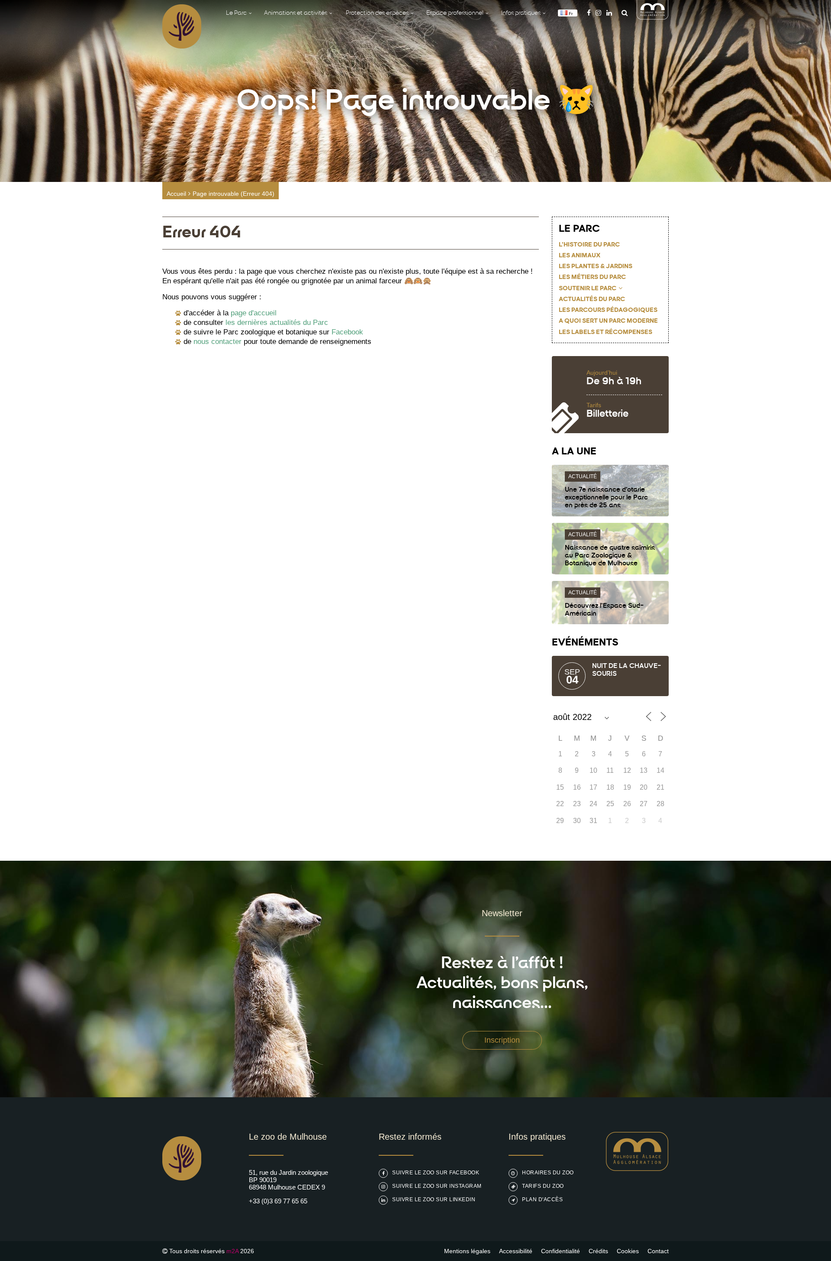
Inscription (502, 1040)
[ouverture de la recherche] (622, 13)
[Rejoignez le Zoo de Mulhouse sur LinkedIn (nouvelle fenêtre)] (609, 12)
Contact (658, 1251)
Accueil (176, 193)
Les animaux (579, 256)
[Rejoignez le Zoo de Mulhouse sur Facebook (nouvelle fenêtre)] (589, 12)
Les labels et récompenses (605, 332)
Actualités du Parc (592, 299)
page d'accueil (254, 313)
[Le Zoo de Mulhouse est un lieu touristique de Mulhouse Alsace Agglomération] (637, 1168)
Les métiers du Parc (592, 277)
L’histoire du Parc (589, 245)
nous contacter (217, 341)
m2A (232, 1251)
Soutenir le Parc (587, 288)
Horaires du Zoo (548, 1173)
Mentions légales (467, 1251)
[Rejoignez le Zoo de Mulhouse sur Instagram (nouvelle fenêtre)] (598, 12)
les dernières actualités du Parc (276, 322)
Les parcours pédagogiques (608, 310)
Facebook (347, 332)
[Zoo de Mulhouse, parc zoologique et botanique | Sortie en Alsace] (181, 1202)
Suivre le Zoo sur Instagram (437, 1186)
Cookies (628, 1251)
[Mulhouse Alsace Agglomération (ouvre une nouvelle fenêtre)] (653, 17)
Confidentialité (560, 1251)
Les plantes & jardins (595, 266)
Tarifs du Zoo (543, 1186)
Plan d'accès (542, 1199)
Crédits (598, 1251)
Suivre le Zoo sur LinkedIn (433, 1199)
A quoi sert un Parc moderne (608, 321)
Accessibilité (515, 1251)
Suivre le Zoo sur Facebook (435, 1173)
